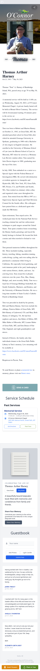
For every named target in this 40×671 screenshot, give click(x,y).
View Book (10, 490)
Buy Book (21, 490)
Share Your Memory (13, 522)
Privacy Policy (14, 662)
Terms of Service (25, 662)
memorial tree (27, 370)
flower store (25, 373)
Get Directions (12, 426)
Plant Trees (28, 426)
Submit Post (20, 557)
